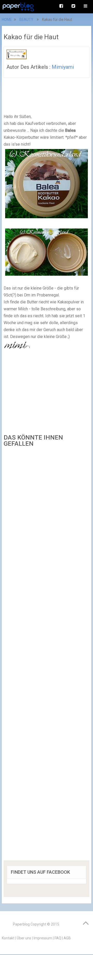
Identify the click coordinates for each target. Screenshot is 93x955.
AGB (67, 938)
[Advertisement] (46, 655)
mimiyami (63, 67)
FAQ (58, 938)
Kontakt (8, 938)
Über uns (24, 938)
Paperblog (21, 924)
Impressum (43, 938)
